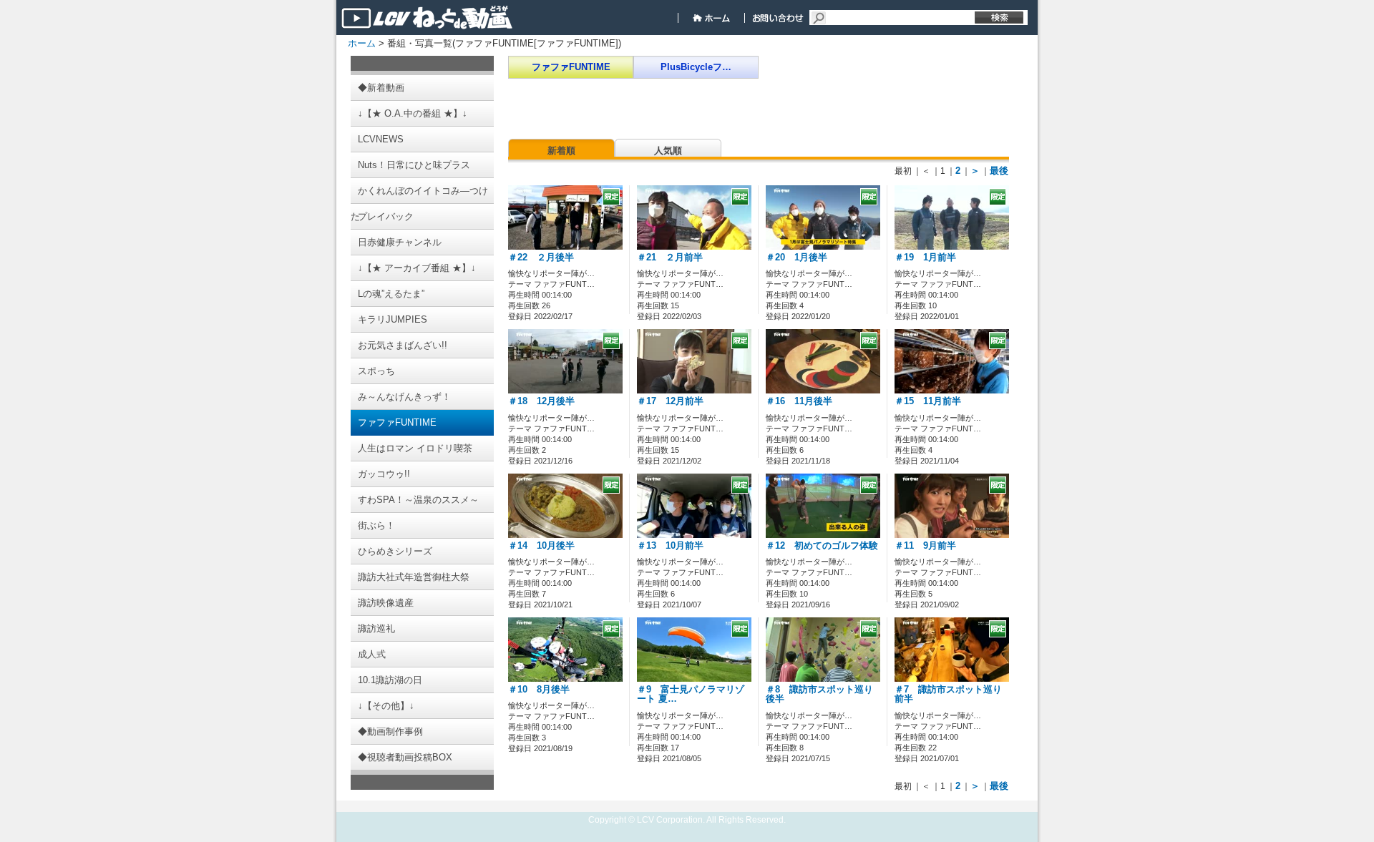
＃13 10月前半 (670, 546)
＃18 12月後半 (541, 401)
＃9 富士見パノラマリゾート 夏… (690, 694)
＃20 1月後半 (796, 258)
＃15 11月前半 (928, 401)
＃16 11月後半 (799, 401)
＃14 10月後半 (541, 546)
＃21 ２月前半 (670, 258)
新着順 (561, 150)
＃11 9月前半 (925, 546)
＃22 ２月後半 (541, 258)
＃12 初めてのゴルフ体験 (822, 546)
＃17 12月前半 (670, 401)
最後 (999, 170)
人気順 (668, 150)
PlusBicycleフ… (696, 67)
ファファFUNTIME (571, 67)
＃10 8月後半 (539, 690)
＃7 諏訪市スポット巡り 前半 (953, 694)
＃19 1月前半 (925, 258)
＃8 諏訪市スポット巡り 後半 (824, 694)
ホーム (362, 43)
